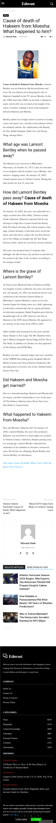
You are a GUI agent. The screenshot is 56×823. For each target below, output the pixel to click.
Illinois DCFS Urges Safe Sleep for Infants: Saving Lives (41, 506)
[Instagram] (28, 553)
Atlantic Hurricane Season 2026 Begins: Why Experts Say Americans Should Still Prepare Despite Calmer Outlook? (34, 582)
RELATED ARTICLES (14, 567)
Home (5, 10)
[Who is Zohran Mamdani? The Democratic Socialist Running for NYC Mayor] (10, 617)
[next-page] (9, 628)
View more (13, 815)
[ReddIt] (40, 43)
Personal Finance (10, 760)
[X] (13, 43)
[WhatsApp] (27, 43)
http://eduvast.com (28, 547)
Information (8, 772)
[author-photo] (28, 539)
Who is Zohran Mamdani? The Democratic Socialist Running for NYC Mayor (34, 617)
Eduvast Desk (11, 36)
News (13, 10)
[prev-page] (5, 628)
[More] (47, 43)
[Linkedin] (33, 43)
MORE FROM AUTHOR (37, 567)
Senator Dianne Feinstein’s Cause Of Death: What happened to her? (14, 508)
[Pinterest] (20, 43)
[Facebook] (6, 43)
